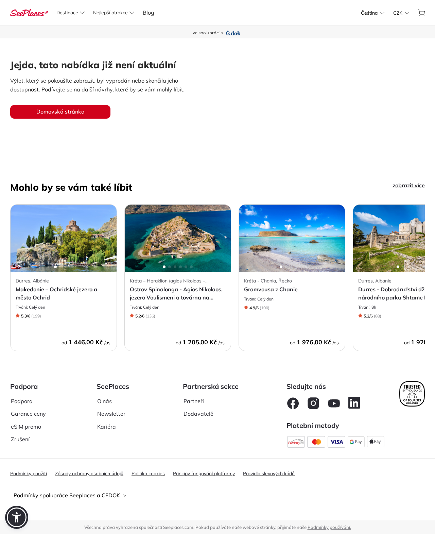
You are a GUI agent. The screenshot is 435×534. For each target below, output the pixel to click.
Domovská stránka (60, 111)
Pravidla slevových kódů (269, 473)
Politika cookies (148, 473)
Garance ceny (28, 413)
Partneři (194, 401)
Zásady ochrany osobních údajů (89, 473)
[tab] (217, 495)
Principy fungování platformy (204, 473)
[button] (17, 517)
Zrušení (20, 439)
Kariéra (106, 426)
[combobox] (369, 13)
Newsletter (111, 413)
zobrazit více (409, 185)
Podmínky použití (28, 473)
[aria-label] (29, 11)
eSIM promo (26, 426)
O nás (104, 401)
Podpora (22, 401)
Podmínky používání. (329, 527)
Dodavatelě (198, 413)
